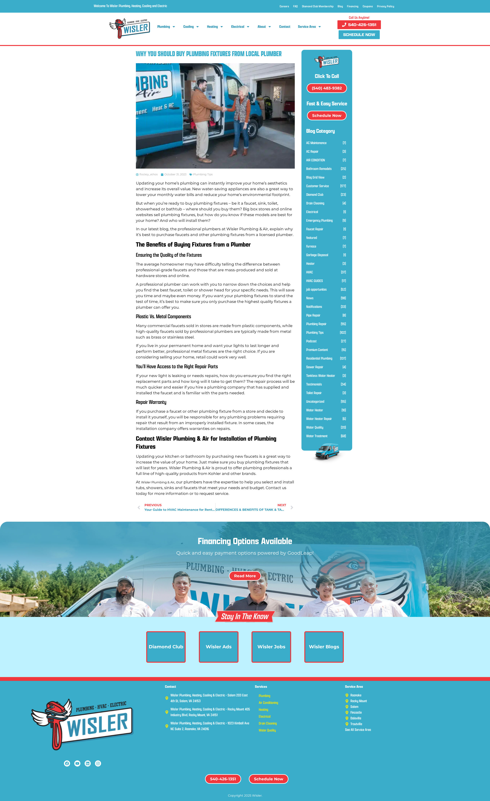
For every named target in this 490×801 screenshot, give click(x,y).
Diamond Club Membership (318, 6)
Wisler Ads (219, 646)
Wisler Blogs (324, 646)
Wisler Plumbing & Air (157, 482)
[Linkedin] (88, 763)
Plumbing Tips (203, 174)
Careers (284, 6)
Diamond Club (166, 646)
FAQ (295, 6)
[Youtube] (77, 763)
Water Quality (267, 730)
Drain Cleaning (268, 723)
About (262, 26)
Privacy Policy (385, 6)
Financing (353, 6)
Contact (284, 26)
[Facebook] (67, 763)
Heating (212, 26)
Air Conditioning (268, 702)
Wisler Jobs (271, 646)
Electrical (237, 26)
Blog (340, 6)
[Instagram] (98, 763)
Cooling (188, 26)
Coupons (368, 6)
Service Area (307, 26)
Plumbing (163, 26)
